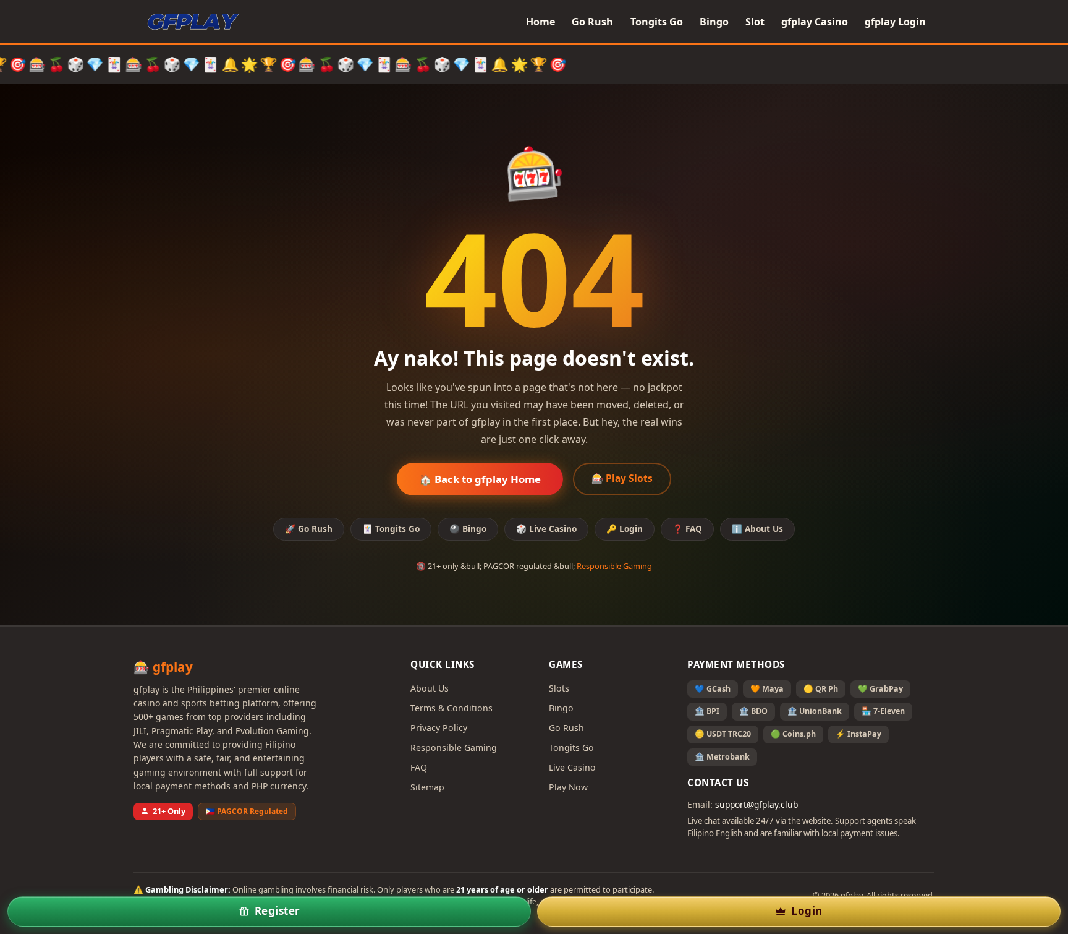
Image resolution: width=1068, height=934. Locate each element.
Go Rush (592, 21)
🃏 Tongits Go (391, 528)
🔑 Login (624, 528)
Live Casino (572, 767)
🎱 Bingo (467, 528)
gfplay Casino (814, 21)
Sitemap (427, 787)
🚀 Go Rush (309, 528)
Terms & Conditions (451, 708)
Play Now (568, 787)
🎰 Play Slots (622, 478)
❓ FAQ (687, 528)
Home (540, 21)
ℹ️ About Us (757, 528)
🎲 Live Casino (546, 528)
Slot (755, 21)
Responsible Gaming (614, 566)
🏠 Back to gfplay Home (480, 479)
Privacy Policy (438, 728)
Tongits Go (656, 21)
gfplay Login (895, 21)
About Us (429, 688)
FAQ (418, 767)
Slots (559, 688)
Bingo (714, 21)
